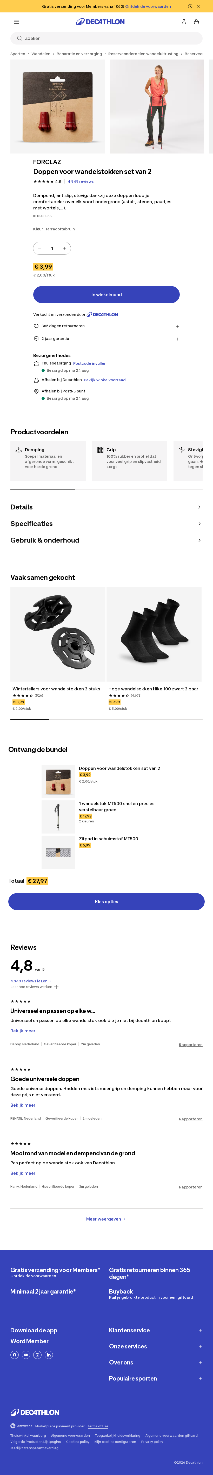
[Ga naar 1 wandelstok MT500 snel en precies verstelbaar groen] (58, 817)
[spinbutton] (52, 248)
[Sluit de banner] (198, 6)
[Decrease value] (39, 248)
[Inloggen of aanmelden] (184, 22)
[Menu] (16, 22)
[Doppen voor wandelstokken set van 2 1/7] (57, 107)
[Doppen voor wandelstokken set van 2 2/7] (157, 107)
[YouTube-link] (26, 1355)
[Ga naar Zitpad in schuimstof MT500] (58, 852)
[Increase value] (64, 248)
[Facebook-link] (14, 1355)
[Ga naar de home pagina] (100, 21)
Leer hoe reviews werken (31, 987)
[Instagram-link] (37, 1355)
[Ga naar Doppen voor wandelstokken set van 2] (58, 781)
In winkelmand (106, 294)
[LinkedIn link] (49, 1355)
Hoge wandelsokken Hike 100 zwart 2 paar (153, 688)
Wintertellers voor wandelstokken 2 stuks (56, 688)
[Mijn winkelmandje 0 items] (196, 22)
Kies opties (106, 901)
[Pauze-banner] (190, 6)
